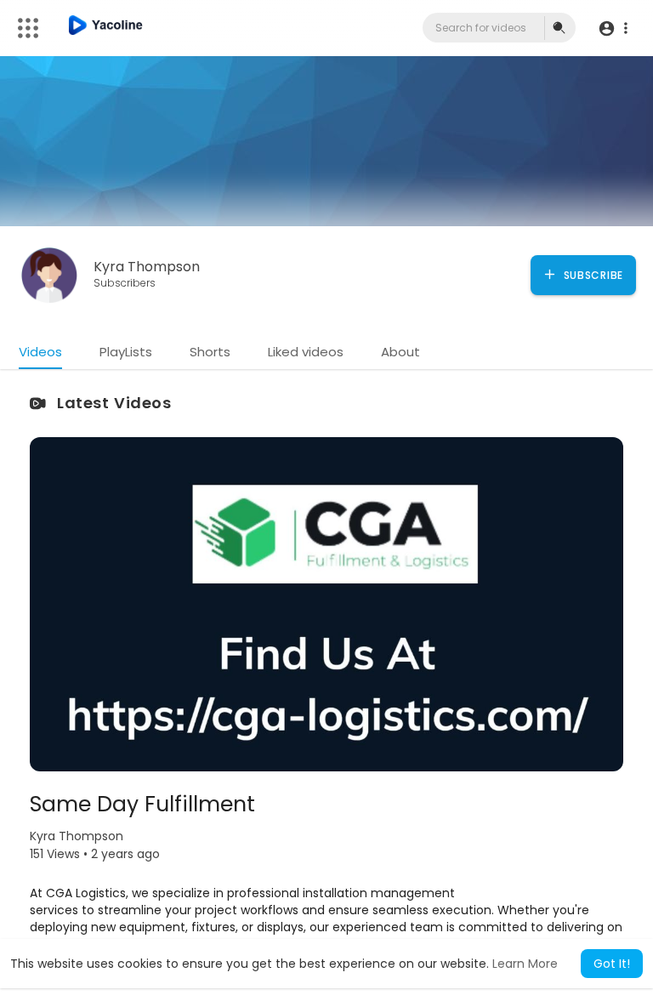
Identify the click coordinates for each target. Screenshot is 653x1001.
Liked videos (306, 352)
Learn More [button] (525, 963)
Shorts (210, 352)
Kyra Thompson (147, 266)
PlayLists (125, 352)
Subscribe (591, 275)
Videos (40, 352)
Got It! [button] (611, 963)
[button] (613, 28)
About (400, 352)
